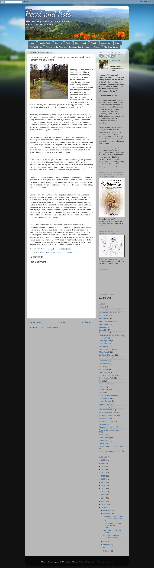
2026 (103, 460)
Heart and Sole (48, 14)
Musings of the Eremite (107, 415)
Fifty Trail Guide (35, 47)
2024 (103, 466)
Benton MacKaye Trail (107, 321)
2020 (103, 479)
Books (68, 43)
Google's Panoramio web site (61, 127)
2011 (103, 508)
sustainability (103, 440)
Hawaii (101, 381)
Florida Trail (103, 369)
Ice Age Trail (103, 389)
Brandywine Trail (105, 327)
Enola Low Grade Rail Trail (109, 358)
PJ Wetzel (116, 61)
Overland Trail (104, 424)
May (105, 548)
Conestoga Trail (105, 341)
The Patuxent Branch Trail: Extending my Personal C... (113, 518)
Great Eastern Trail (106, 378)
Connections (106, 43)
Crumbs (94, 43)
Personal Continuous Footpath (67, 252)
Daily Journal (104, 346)
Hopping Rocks (45, 43)
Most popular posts (106, 410)
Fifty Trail (102, 366)
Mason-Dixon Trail (105, 404)
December (107, 510)
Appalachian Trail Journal (45, 252)
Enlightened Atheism (106, 355)
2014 (103, 498)
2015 (103, 495)
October (106, 541)
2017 (103, 489)
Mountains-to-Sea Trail (107, 413)
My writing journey (105, 418)
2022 (103, 473)
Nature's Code (81, 43)
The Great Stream (111, 47)
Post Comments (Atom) (49, 327)
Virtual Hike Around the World (110, 451)
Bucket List (103, 330)
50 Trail (101, 307)
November (107, 513)
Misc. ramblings (105, 407)
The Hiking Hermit (105, 443)
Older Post (87, 322)
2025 (103, 463)
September (107, 544)
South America (104, 438)
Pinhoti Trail (103, 435)
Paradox (58, 43)
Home (32, 43)
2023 (103, 470)
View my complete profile (108, 167)
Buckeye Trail (104, 333)
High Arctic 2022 (105, 384)
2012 (103, 504)
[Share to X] (65, 249)
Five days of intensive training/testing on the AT (113, 536)
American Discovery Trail (108, 310)
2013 (103, 501)
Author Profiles (104, 318)
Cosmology (103, 343)
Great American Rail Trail (108, 375)
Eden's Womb (104, 352)
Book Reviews (104, 324)
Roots (117, 43)
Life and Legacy (105, 398)
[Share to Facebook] (67, 249)
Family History (104, 364)
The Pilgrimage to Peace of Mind (111, 446)
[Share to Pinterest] (69, 249)
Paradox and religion (106, 427)
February (107, 551)
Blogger (110, 562)
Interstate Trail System (107, 395)
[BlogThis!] (62, 249)
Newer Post (35, 322)
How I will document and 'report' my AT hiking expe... (112, 525)
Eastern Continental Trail (108, 349)
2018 (103, 485)
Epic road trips (104, 361)
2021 (103, 476)
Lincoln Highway (105, 401)
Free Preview (104, 372)
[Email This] (60, 249)
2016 (103, 492)
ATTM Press (103, 316)
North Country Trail (106, 421)
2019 (103, 482)
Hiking (101, 387)
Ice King (102, 392)
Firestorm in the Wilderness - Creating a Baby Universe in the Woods (73, 47)
